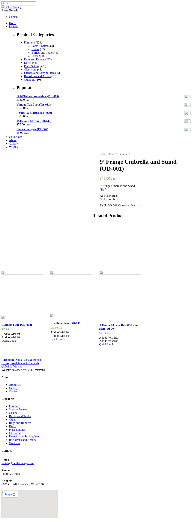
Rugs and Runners (35, 59)
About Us (15, 384)
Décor (27, 62)
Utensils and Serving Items (40, 72)
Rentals (13, 26)
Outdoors (29, 79)
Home (12, 23)
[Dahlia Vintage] (12, 7)
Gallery (13, 143)
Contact (13, 391)
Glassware (30, 69)
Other (35, 56)
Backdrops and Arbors (37, 76)
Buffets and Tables (43, 52)
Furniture (29, 42)
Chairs (35, 49)
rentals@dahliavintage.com (18, 463)
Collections (15, 136)
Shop (112, 153)
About (12, 140)
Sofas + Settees (41, 45)
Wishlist (13, 146)
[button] (109, 195)
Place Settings (32, 66)
